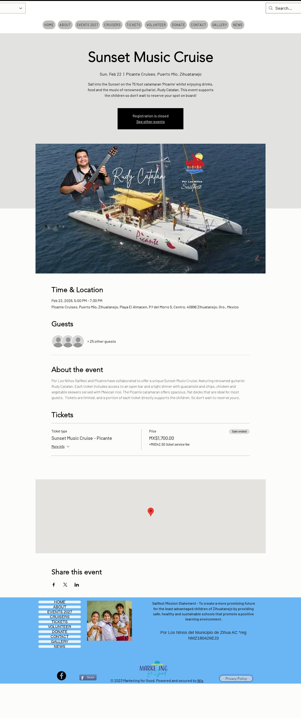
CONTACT (60, 636)
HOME (59, 602)
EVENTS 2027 (59, 612)
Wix (200, 680)
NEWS (59, 646)
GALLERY (59, 641)
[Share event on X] (65, 585)
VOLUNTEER (59, 626)
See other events (150, 121)
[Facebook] (61, 675)
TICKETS (59, 621)
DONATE (59, 631)
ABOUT (59, 607)
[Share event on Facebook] (53, 585)
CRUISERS (60, 617)
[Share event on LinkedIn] (77, 585)
